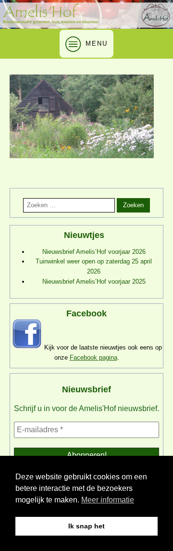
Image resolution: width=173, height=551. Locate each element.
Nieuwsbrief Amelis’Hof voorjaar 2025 (94, 281)
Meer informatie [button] (107, 500)
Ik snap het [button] (86, 526)
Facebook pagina (93, 357)
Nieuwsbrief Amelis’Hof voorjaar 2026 (94, 251)
